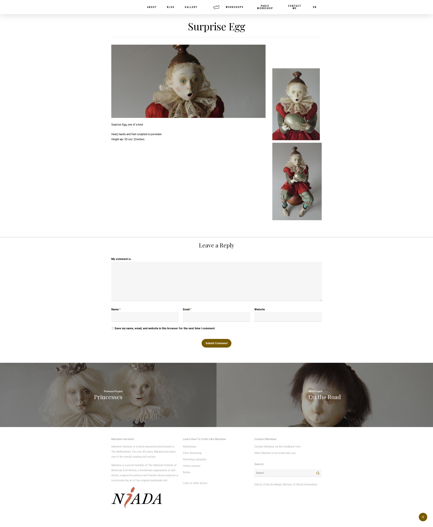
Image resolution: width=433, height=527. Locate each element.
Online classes (191, 465)
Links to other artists (195, 483)
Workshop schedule (194, 459)
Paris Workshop (265, 7)
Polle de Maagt (272, 484)
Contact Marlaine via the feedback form (277, 446)
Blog (171, 7)
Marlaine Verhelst (121, 446)
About (152, 7)
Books (186, 472)
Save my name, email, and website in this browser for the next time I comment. (165, 328)
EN (315, 7)
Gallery (191, 7)
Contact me (294, 7)
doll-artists (148, 456)
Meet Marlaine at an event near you (275, 453)
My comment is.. (121, 259)
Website (259, 309)
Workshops (235, 7)
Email (187, 309)
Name (116, 309)
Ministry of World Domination (300, 484)
